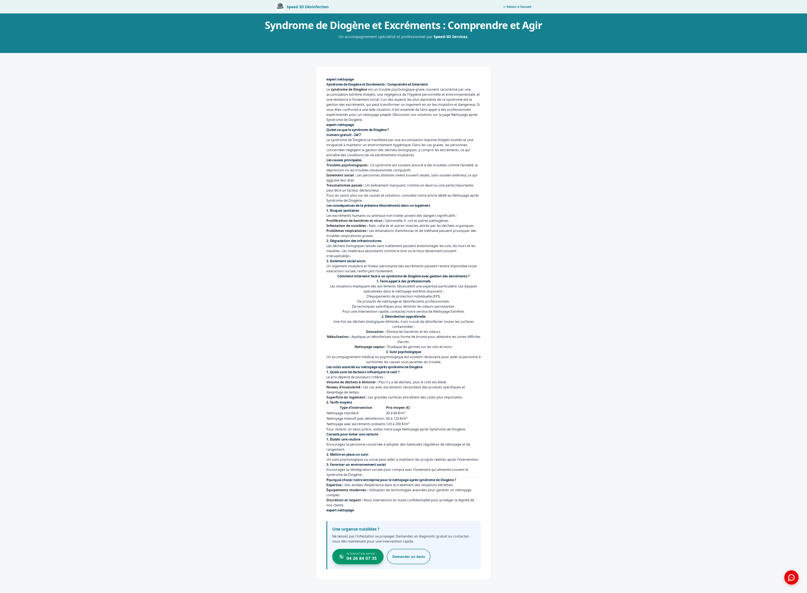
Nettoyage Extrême (448, 311)
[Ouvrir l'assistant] (791, 577)
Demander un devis (408, 556)
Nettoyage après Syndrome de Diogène (433, 429)
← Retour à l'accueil (517, 7)
